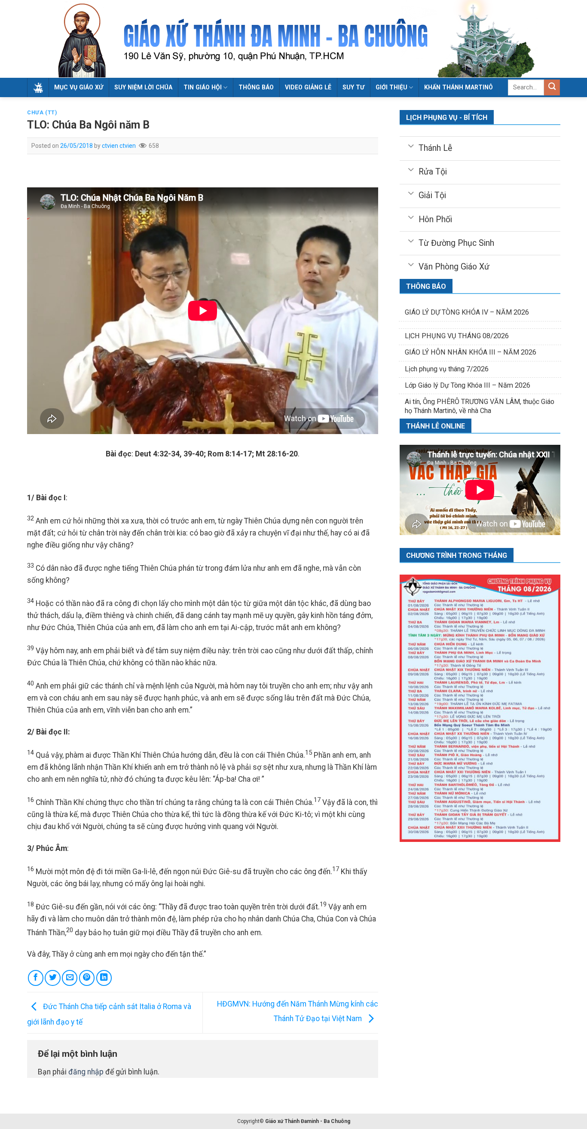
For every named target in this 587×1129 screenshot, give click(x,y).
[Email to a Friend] (69, 977)
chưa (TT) (42, 113)
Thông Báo (256, 87)
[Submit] (552, 87)
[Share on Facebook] (35, 977)
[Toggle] (410, 145)
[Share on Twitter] (52, 977)
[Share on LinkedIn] (104, 977)
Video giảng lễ (308, 87)
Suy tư (353, 87)
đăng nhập (86, 1072)
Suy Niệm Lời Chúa (143, 87)
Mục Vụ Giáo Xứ (78, 87)
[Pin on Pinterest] (87, 977)
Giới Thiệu (391, 87)
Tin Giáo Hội (202, 87)
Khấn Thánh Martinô (458, 87)
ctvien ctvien (119, 145)
